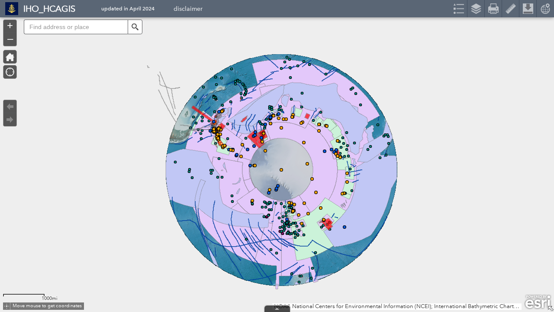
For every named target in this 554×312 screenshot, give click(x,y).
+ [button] (10, 25)
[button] (135, 27)
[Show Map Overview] (550, 308)
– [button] (10, 38)
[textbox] (76, 27)
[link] (9, 8)
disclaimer (188, 10)
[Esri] (538, 302)
